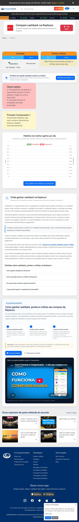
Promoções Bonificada (40, 478)
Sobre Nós (17, 456)
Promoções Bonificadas (40, 14)
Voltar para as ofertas (33, 353)
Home (4, 38)
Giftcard (35, 465)
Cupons (33, 14)
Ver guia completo (14, 353)
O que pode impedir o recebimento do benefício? (22, 289)
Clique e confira (58, 3)
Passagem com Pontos (62, 14)
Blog (57, 462)
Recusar (54, 518)
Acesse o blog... (71, 413)
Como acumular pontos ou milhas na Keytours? (21, 277)
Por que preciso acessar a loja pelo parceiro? (21, 283)
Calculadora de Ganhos (40, 473)
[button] (68, 8)
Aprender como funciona (64, 78)
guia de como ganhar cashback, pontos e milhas (58, 245)
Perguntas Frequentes (62, 459)
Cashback (22, 14)
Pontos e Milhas (15, 14)
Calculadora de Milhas (51, 14)
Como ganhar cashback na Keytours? (18, 271)
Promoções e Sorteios (40, 476)
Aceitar (48, 518)
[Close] (76, 505)
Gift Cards (27, 14)
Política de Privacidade (21, 462)
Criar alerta (67, 28)
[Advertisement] (39, 45)
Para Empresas (19, 459)
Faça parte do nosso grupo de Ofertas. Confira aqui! (30, 3)
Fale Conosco (60, 456)
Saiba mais (48, 514)
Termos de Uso (19, 465)
